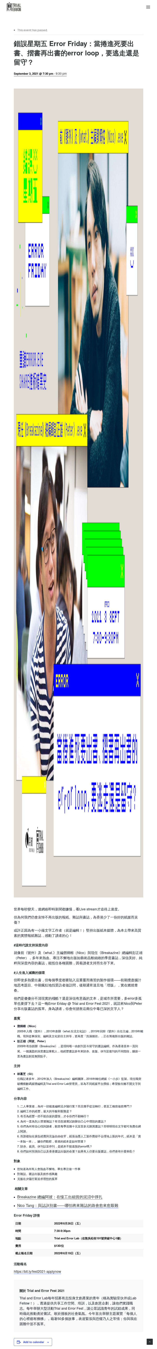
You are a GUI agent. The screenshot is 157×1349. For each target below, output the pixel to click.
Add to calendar (33, 1342)
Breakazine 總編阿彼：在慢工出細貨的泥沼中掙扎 (59, 1196)
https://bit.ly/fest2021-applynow (37, 1271)
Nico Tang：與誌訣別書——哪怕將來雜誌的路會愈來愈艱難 (67, 1205)
